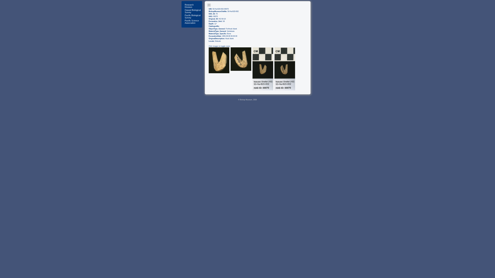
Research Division (189, 6)
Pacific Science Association (192, 22)
